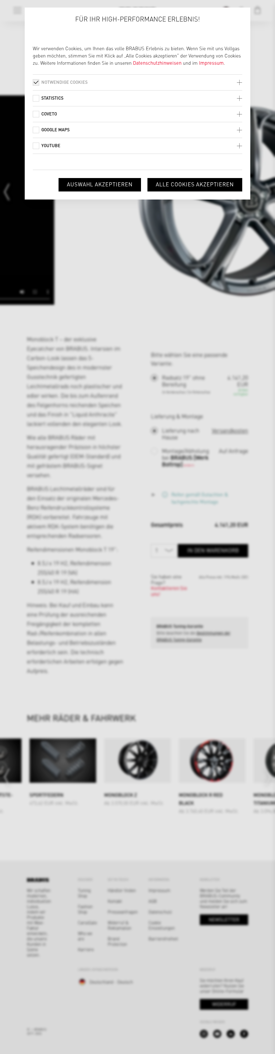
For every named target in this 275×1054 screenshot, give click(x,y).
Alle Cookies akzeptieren (195, 184)
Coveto (49, 114)
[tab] (137, 82)
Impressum (211, 62)
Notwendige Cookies (64, 82)
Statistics (52, 98)
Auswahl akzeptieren (100, 184)
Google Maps (55, 129)
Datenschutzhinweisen (157, 62)
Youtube (50, 145)
